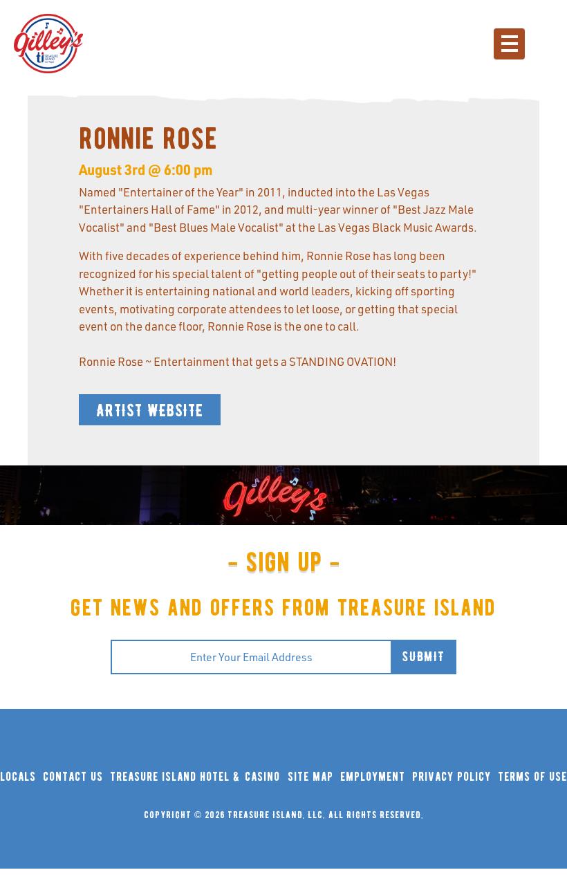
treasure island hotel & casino (195, 777)
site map (310, 777)
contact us (73, 777)
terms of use (532, 777)
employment (372, 777)
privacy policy (451, 777)
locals (18, 777)
